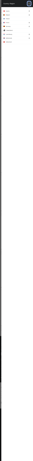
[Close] (29, 3)
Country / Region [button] (9, 4)
